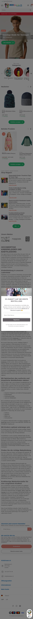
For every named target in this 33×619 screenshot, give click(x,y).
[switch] (29, 617)
